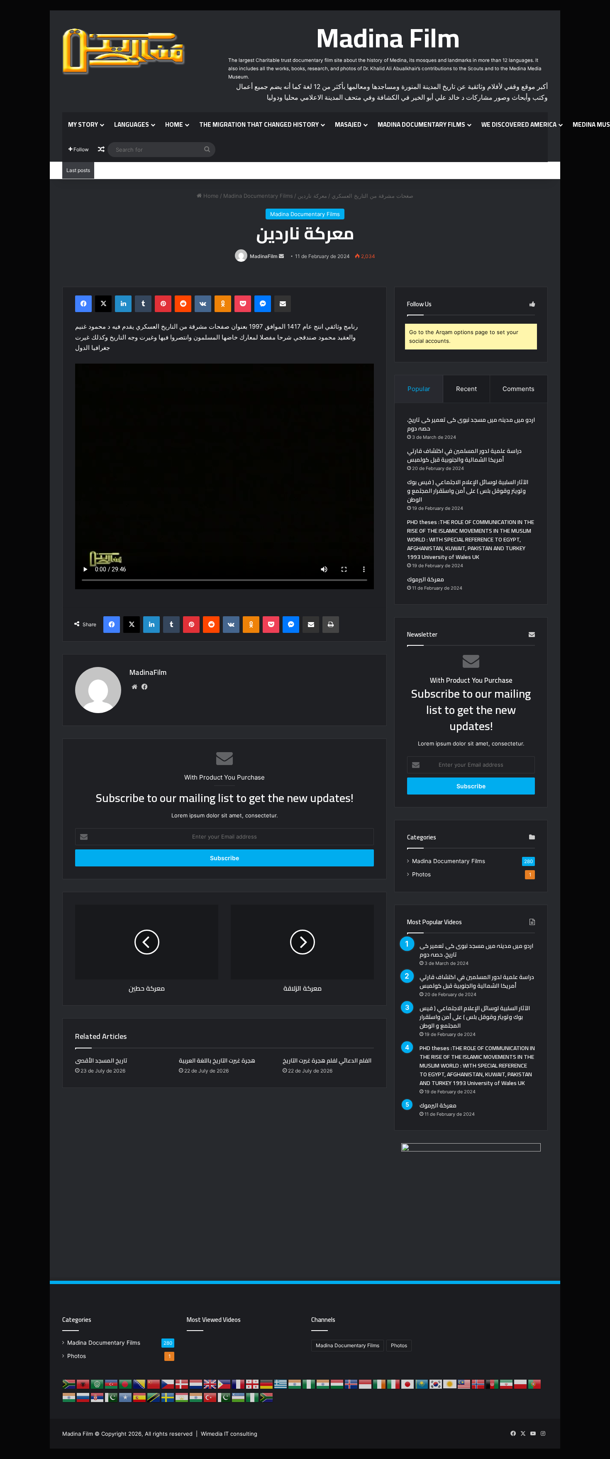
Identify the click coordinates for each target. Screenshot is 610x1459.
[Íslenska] (351, 1383)
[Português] (535, 1383)
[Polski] (521, 1383)
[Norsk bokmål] (478, 1383)
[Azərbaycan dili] (112, 1383)
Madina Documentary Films (421, 124)
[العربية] (97, 1383)
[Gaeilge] (380, 1383)
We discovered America (518, 124)
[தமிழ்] (196, 1396)
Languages (131, 124)
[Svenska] (168, 1396)
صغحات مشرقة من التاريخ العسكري (372, 195)
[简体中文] (154, 1383)
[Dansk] (182, 1383)
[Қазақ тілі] (422, 1383)
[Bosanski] (140, 1383)
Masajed (348, 124)
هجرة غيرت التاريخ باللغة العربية (217, 1060)
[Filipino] (224, 1383)
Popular (418, 389)
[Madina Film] (124, 52)
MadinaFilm (264, 256)
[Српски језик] (97, 1396)
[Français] (239, 1383)
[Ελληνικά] (281, 1383)
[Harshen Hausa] (309, 1383)
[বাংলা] (126, 1383)
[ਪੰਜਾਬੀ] (69, 1396)
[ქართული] (253, 1383)
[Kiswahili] (154, 1396)
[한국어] (436, 1383)
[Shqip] (83, 1383)
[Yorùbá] (253, 1396)
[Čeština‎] (168, 1383)
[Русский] (83, 1396)
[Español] (140, 1396)
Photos (421, 874)
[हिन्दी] (323, 1383)
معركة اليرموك (425, 579)
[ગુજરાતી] (295, 1383)
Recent (466, 389)
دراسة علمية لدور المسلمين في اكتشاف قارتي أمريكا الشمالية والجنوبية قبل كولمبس (464, 455)
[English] (210, 1383)
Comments (518, 389)
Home (174, 124)
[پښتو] (493, 1383)
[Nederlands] (196, 1383)
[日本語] (408, 1383)
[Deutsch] (267, 1383)
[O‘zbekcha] (239, 1396)
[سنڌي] (112, 1396)
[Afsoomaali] (126, 1396)
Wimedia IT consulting (229, 1433)
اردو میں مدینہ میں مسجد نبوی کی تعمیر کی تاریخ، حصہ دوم (471, 424)
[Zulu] (267, 1396)
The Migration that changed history (259, 124)
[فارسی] (507, 1383)
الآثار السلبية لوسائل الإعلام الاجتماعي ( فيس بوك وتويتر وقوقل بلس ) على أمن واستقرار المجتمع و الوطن (467, 491)
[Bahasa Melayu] (464, 1383)
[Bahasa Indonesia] (366, 1383)
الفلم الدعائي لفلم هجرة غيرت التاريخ (327, 1060)
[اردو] (224, 1396)
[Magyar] (337, 1383)
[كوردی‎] (450, 1383)
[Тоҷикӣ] (182, 1396)
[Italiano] (394, 1383)
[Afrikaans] (69, 1383)
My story (83, 124)
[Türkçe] (210, 1396)
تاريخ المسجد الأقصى (101, 1060)
